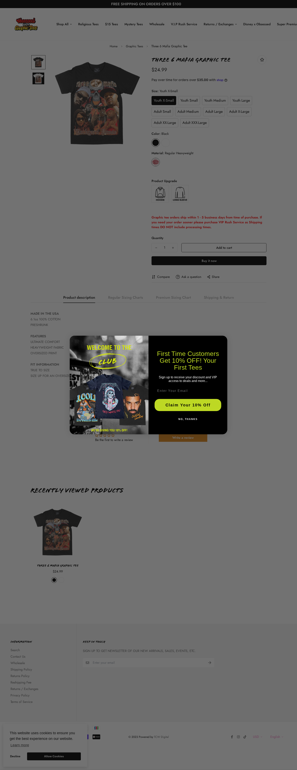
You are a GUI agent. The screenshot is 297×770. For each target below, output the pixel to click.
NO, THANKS (188, 419)
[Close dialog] (222, 340)
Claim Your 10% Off (188, 405)
